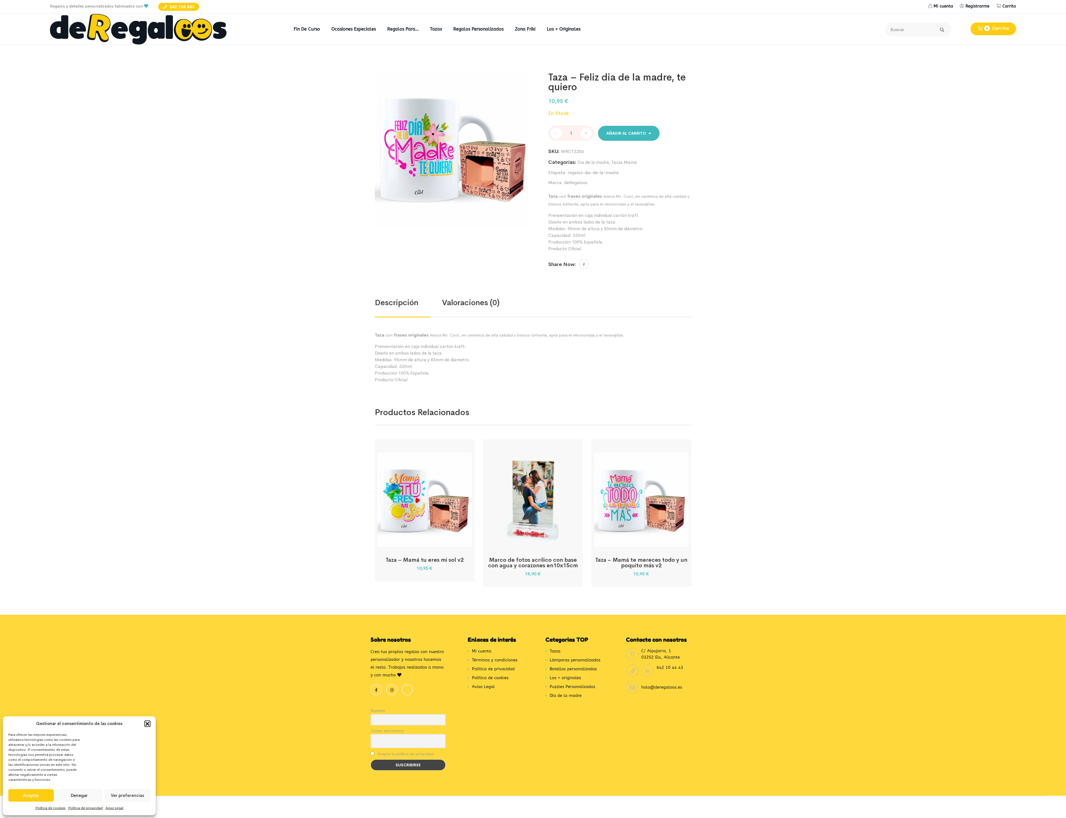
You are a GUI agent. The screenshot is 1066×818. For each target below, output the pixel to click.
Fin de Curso (307, 29)
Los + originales (563, 29)
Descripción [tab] (396, 302)
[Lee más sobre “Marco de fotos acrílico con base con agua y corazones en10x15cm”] (526, 541)
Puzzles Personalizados (572, 686)
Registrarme (977, 6)
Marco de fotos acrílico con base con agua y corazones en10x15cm (533, 562)
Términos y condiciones (494, 660)
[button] (147, 723)
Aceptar (31, 795)
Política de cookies (51, 808)
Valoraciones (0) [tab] (471, 302)
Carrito (1009, 6)
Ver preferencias (127, 795)
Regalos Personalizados (478, 29)
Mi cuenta (943, 6)
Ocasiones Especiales (353, 29)
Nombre (378, 710)
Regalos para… (403, 29)
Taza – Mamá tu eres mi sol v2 (425, 559)
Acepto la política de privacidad (405, 753)
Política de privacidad (85, 808)
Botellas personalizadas (573, 668)
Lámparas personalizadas (575, 660)
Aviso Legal (114, 808)
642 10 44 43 (670, 667)
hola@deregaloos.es (661, 687)
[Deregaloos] (138, 29)
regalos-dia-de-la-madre (593, 172)
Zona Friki (525, 29)
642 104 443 (181, 6)
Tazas (436, 29)
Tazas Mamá (624, 162)
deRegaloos (575, 182)
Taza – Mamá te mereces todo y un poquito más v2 (641, 562)
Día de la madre (593, 162)
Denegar (79, 795)
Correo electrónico (387, 730)
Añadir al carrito (626, 133)
